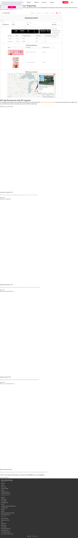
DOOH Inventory (4, 518)
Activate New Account (5, 514)
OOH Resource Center (5, 532)
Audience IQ (3, 525)
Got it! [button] (12, 7)
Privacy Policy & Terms (6, 493)
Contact (2, 490)
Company (52, 2)
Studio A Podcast (4, 488)
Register (3, 497)
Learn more (2, 197)
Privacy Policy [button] (18, 4)
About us (3, 483)
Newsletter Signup (5, 492)
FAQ (2, 521)
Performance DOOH (5, 520)
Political (2, 509)
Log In (72, 2)
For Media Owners (5, 530)
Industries (36, 2)
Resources (44, 2)
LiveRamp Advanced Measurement (8, 506)
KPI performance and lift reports (47, 102)
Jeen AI (2, 504)
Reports (3, 511)
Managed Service (4, 502)
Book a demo (4, 499)
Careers (2, 485)
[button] (28, 536)
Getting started (4, 507)
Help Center (3, 523)
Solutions (29, 2)
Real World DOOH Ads (5, 528)
